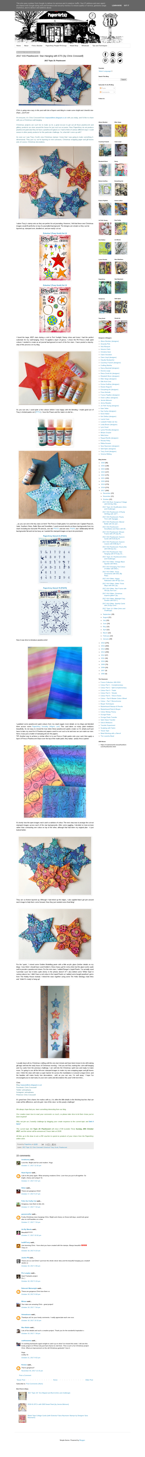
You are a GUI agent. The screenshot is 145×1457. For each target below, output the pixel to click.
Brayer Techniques (107, 704)
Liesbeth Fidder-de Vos (109, 422)
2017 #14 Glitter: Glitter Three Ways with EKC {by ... (113, 584)
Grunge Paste (106, 714)
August (105, 617)
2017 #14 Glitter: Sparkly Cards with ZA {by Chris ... (114, 604)
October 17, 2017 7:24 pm (30, 1222)
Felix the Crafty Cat (28, 1201)
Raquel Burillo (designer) (109, 438)
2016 (103, 643)
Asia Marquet (105, 346)
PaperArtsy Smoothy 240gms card (45, 726)
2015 (103, 646)
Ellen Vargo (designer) (109, 379)
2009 (103, 664)
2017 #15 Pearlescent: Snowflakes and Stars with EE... (115, 528)
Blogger (82, 1440)
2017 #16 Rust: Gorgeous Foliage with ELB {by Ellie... (115, 503)
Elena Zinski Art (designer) (110, 373)
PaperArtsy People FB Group (56, 46)
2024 (103, 469)
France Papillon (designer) (110, 395)
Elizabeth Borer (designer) (110, 376)
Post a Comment (25, 1375)
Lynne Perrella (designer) (110, 430)
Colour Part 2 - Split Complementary (114, 688)
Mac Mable (25, 1327)
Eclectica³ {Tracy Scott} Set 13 (55, 285)
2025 (103, 466)
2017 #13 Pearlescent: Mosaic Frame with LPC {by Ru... (113, 533)
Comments (105, 92)
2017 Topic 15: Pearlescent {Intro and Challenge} (114, 558)
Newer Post (21, 1380)
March (105, 633)
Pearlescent (63, 1147)
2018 (103, 487)
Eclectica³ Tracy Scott (51, 1147)
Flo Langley (26, 1273)
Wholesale (85, 46)
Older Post (89, 1380)
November (107, 496)
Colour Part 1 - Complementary (112, 685)
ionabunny (25, 1159)
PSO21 (56, 529)
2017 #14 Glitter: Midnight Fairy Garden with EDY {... (114, 599)
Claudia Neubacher (107, 360)
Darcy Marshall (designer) (110, 368)
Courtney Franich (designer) (111, 363)
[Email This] (46, 1144)
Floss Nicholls (105, 392)
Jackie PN (25, 1258)
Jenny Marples (106, 403)
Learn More (117, 5)
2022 (103, 475)
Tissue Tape (105, 731)
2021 (103, 478)
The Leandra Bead (107, 736)
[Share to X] (51, 1144)
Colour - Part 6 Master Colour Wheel (114, 698)
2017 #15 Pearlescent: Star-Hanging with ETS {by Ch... (113, 553)
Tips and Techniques (99, 46)
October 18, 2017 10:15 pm (31, 1320)
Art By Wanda (26, 1229)
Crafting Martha (106, 365)
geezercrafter (26, 1214)
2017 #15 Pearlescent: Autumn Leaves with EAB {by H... (114, 543)
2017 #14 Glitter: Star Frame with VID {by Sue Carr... (114, 589)
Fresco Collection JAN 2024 (111, 682)
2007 (103, 670)
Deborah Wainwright (29, 1288)
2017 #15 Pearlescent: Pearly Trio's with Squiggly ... (113, 518)
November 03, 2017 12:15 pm (32, 1371)
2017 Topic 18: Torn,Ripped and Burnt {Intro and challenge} (49, 1393)
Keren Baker (105, 414)
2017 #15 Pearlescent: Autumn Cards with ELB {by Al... (114, 538)
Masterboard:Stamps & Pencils (112, 706)
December (107, 493)
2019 (103, 484)
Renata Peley (105, 440)
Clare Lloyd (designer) (109, 357)
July (104, 620)
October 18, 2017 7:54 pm (30, 1307)
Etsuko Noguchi (106, 387)
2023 (103, 472)
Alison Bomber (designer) (110, 341)
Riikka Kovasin (106, 443)
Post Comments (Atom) (34, 1384)
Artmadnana (26, 1314)
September (107, 614)
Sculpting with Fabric (108, 728)
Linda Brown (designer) (109, 424)
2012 (103, 655)
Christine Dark (106, 352)
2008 (103, 667)
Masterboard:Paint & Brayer (111, 709)
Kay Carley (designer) (108, 411)
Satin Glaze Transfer (108, 720)
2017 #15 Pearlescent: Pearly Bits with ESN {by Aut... (115, 548)
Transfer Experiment (108, 725)
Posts (103, 88)
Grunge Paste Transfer (109, 717)
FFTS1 (38, 412)
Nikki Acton (104, 435)
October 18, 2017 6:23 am (30, 1251)
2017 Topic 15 (27, 1147)
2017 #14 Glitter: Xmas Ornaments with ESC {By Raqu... (112, 573)
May (104, 626)
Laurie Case (105, 419)
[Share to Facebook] (53, 1144)
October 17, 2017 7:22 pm (30, 1207)
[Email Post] (42, 1144)
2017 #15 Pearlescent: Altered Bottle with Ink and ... (113, 523)
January (106, 639)
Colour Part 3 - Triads (108, 690)
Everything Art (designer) (109, 389)
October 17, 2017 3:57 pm (30, 1181)
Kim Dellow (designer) (108, 416)
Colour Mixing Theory (108, 712)
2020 (103, 481)
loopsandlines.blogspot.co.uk (56, 118)
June (105, 623)
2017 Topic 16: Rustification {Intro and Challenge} (115, 508)
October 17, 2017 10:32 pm (31, 1235)
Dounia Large (105, 371)
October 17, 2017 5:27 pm (30, 1194)
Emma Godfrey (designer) (110, 384)
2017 (103, 490)
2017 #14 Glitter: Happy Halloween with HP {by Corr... (114, 579)
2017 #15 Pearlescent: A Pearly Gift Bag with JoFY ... (114, 513)
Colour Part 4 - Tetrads (109, 693)
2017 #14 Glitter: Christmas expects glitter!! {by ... (112, 594)
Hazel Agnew (26, 1173)
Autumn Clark (105, 349)
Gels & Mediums (106, 722)
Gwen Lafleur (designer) (109, 398)
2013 (103, 652)
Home (18, 46)
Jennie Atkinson (106, 400)
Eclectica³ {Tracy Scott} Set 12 (55, 233)
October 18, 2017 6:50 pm (30, 1294)
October (106, 499)
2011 (103, 658)
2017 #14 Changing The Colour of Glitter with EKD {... (114, 568)
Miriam (24, 1301)
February (106, 636)
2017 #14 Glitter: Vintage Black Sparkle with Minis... (114, 563)
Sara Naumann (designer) (110, 446)
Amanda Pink (105, 344)
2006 (103, 674)
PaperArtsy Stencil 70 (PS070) (55, 588)
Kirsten (24, 1365)
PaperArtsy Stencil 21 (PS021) (55, 536)
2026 (103, 463)
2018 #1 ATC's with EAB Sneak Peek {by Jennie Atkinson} (48, 1404)
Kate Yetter (105, 408)
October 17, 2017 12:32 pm (31, 1165)
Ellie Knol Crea (106, 381)
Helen (23, 1188)
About (26, 46)
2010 (103, 661)
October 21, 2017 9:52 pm (30, 1358)
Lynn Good (104, 427)
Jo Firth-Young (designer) (110, 406)
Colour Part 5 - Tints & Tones (111, 696)
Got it (126, 5)
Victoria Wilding (106, 454)
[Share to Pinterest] (55, 1144)
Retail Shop (74, 46)
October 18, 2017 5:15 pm (30, 1281)
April (105, 630)
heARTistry (25, 1242)
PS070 (72, 529)
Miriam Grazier (106, 432)
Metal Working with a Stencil (111, 733)
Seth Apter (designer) (108, 449)
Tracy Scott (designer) (108, 451)
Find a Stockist (37, 46)
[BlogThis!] (48, 1144)
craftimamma (26, 1340)
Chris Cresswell (38, 1147)
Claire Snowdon (106, 355)
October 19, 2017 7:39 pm (30, 1333)
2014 (103, 649)
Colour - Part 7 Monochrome (111, 701)
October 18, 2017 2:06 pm (30, 1266)
